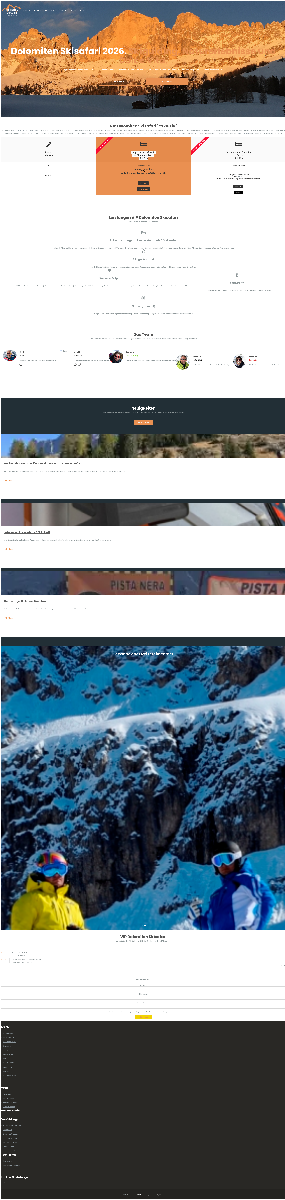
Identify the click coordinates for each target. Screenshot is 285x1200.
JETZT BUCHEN (143, 189)
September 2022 (9, 1050)
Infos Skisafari (120, 81)
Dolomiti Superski (10, 1142)
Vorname (143, 985)
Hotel (36, 10)
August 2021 (8, 1054)
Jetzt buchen (167, 81)
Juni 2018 (6, 1071)
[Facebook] (20, 364)
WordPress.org (9, 1107)
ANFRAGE (238, 192)
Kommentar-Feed (10, 1102)
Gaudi (73, 10)
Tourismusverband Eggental (13, 1138)
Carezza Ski (7, 1130)
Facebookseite (11, 1110)
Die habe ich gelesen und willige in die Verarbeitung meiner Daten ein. (144, 1012)
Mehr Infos (143, 183)
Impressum (7, 1161)
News (25, 10)
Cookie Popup (6, 1183)
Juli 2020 (6, 1058)
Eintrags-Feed (8, 1098)
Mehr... (10, 480)
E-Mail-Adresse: (143, 1003)
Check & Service (9, 1146)
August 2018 (8, 1067)
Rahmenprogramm (243, 133)
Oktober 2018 (8, 1063)
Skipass (144, 171)
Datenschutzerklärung (11, 1165)
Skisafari (48, 10)
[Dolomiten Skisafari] (12, 16)
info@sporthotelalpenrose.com (29, 959)
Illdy (124, 1195)
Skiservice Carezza (10, 1134)
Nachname (143, 994)
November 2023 (9, 1042)
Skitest (61, 10)
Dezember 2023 (9, 1037)
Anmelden (7, 1094)
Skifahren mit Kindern (11, 1151)
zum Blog (145, 422)
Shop (82, 10)
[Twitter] (79, 364)
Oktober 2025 (8, 1033)
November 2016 (9, 1075)
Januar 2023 (7, 1046)
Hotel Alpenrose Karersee (13, 1125)
